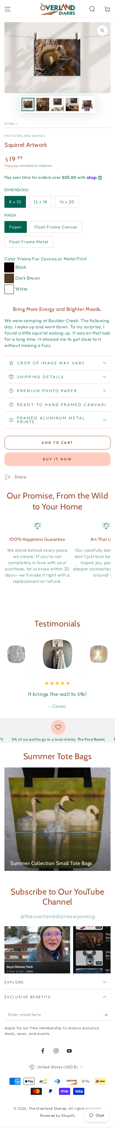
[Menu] (7, 9)
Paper (15, 227)
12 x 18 (40, 201)
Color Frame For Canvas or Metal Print (45, 259)
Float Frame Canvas (55, 227)
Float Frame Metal (28, 241)
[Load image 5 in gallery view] (86, 104)
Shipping (10, 166)
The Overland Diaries (24, 136)
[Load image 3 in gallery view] (57, 104)
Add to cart (57, 442)
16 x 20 (67, 201)
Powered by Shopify (57, 1115)
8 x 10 (15, 201)
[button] (92, 9)
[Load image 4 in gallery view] (72, 104)
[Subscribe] (107, 1014)
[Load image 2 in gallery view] (42, 104)
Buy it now (57, 459)
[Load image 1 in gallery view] (28, 104)
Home (9, 124)
